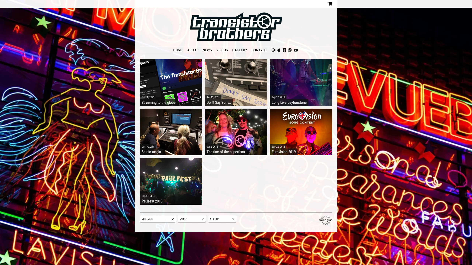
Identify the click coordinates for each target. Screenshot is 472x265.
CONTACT (259, 50)
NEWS (207, 50)
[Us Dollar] (222, 219)
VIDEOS (222, 50)
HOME (178, 50)
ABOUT (192, 50)
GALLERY (239, 50)
